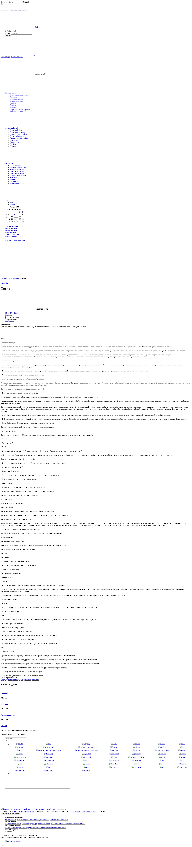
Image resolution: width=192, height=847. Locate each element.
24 (6, 222)
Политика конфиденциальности (50, 824)
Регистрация (5, 57)
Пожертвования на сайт (59, 820)
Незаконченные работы (19, 134)
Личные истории (16, 99)
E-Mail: (8, 31)
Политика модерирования (39, 820)
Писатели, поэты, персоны (20, 109)
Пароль (8, 33)
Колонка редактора (17, 169)
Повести (13, 103)
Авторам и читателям (18, 167)
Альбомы (13, 144)
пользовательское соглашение (25, 811)
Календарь (14, 202)
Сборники (14, 146)
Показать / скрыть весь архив (16, 240)
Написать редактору (29, 824)
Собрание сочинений (18, 111)
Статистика (14, 181)
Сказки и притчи (16, 101)
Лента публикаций (17, 171)
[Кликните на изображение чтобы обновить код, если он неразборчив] (28, 809)
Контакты (13, 177)
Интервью (14, 140)
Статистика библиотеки (57, 828)
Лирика (13, 107)
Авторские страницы (18, 132)
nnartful (4, 283)
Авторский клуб (11, 128)
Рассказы (13, 97)
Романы (13, 105)
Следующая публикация (30, 680)
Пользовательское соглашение (73, 824)
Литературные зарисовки (19, 95)
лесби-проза (9, 321)
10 (6, 217)
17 (6, 219)
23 (23, 219)
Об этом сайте (15, 165)
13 (15, 217)
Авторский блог (16, 130)
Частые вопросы (23, 820)
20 (15, 219)
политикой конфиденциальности (84, 811)
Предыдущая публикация (10, 680)
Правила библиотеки (18, 175)
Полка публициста (17, 136)
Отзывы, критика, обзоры (19, 138)
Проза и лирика (11, 93)
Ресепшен (9, 163)
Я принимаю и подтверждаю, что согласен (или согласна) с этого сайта (54, 811)
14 (17, 217)
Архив (7, 200)
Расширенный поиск (18, 183)
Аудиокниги (14, 142)
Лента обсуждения (17, 173)
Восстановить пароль (13, 828)
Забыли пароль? (17, 57)
